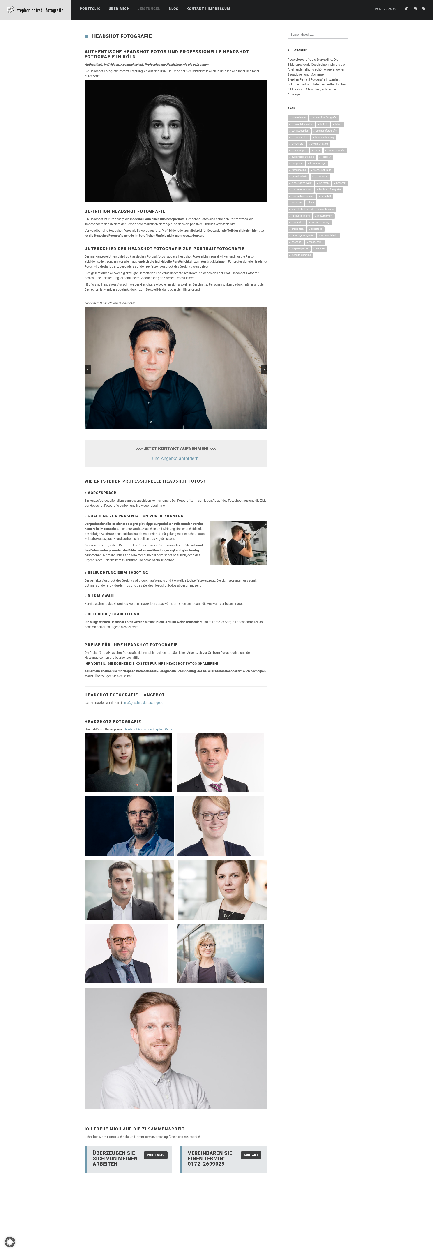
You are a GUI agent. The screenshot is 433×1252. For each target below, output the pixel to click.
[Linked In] (423, 9)
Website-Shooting (301, 255)
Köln (311, 202)
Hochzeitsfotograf (301, 189)
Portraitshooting (320, 222)
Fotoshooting (299, 170)
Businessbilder (300, 130)
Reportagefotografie (302, 235)
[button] (10, 1242)
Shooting (296, 241)
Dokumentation (319, 143)
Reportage (316, 228)
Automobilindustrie (302, 124)
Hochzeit (341, 183)
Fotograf (326, 156)
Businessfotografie (326, 130)
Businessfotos (300, 137)
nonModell (297, 222)
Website (320, 248)
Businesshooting (324, 137)
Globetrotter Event (302, 183)
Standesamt (315, 241)
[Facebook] (407, 9)
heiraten (324, 183)
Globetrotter (321, 176)
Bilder (338, 124)
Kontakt (251, 1155)
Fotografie (297, 163)
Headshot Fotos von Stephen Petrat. (149, 729)
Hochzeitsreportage (302, 196)
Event (317, 150)
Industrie (297, 202)
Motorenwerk (324, 215)
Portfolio (156, 1155)
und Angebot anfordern (175, 458)
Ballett (324, 124)
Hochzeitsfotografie (330, 189)
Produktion (298, 228)
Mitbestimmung (301, 215)
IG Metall (326, 196)
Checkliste (297, 143)
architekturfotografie (324, 117)
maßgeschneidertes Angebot (144, 703)
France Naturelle (322, 170)
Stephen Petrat (300, 248)
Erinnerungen (299, 150)
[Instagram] (415, 9)
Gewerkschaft (299, 176)
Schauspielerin (329, 235)
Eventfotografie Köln (303, 156)
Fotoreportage (317, 163)
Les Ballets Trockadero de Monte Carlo (313, 209)
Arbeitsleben (299, 117)
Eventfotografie (336, 150)
